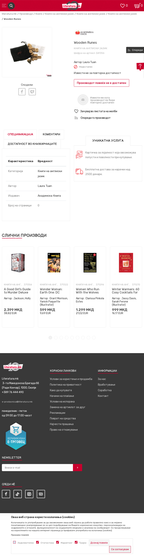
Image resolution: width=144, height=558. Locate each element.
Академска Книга (49, 195)
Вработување (106, 384)
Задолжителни (26, 543)
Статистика (47, 543)
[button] (108, 111)
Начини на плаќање (62, 396)
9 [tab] (94, 337)
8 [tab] (88, 337)
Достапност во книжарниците (32, 144)
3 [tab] (61, 337)
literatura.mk (9, 13)
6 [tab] (77, 337)
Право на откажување (64, 429)
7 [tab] (83, 337)
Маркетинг (66, 543)
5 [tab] (72, 337)
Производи (26, 13)
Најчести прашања (62, 424)
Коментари (51, 134)
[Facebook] (22, 92)
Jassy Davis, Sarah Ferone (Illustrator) (124, 301)
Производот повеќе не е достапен (101, 83)
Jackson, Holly (22, 298)
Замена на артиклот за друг (67, 407)
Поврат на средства (63, 418)
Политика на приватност (66, 384)
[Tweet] (32, 92)
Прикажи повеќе (20, 535)
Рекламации (57, 412)
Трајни (82, 543)
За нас (102, 379)
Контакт (103, 396)
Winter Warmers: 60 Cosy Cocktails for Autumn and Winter (126, 292)
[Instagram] (29, 494)
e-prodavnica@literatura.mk (17, 401)
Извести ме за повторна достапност (97, 73)
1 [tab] (50, 337)
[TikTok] (17, 494)
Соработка (105, 390)
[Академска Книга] (84, 33)
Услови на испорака (62, 401)
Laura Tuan (89, 62)
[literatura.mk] (72, 6)
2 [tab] (56, 337)
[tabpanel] (18, 287)
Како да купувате (61, 390)
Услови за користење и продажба (71, 379)
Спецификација (20, 134)
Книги (38, 13)
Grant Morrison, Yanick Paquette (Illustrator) (54, 301)
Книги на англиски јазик (59, 13)
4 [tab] (66, 337)
